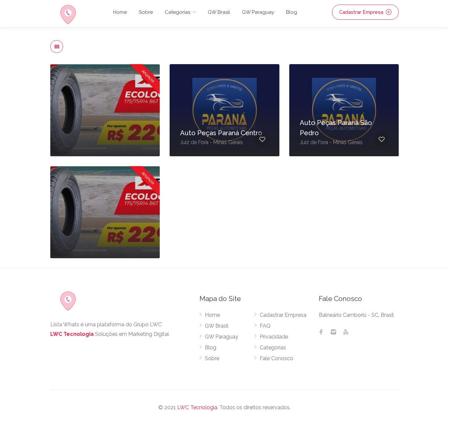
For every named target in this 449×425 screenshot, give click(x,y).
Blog (291, 12)
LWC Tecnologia (72, 334)
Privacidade (274, 337)
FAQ (265, 326)
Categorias (273, 347)
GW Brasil (219, 12)
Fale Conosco (276, 358)
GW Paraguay (258, 12)
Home (120, 12)
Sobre (146, 12)
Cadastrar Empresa (362, 12)
